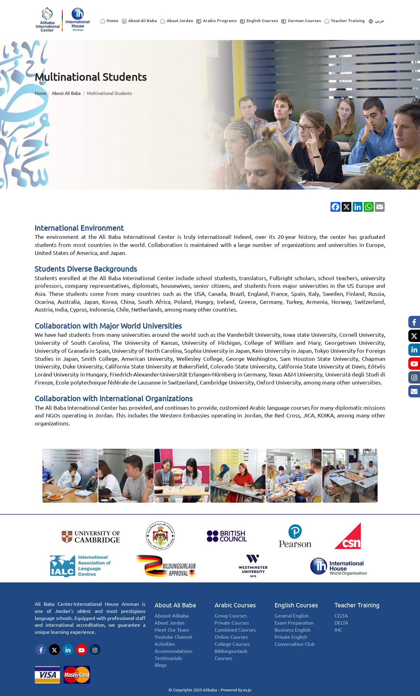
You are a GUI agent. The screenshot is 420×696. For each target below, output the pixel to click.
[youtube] (414, 363)
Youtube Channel (173, 637)
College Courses (232, 644)
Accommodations (173, 651)
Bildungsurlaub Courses (231, 655)
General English (292, 616)
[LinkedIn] (414, 350)
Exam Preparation (294, 623)
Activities (165, 644)
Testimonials (168, 658)
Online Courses (231, 637)
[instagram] (414, 377)
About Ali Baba (142, 20)
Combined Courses (235, 630)
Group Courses (231, 616)
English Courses (262, 20)
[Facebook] (414, 322)
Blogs (161, 665)
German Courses (304, 20)
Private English (291, 637)
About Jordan (180, 20)
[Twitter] (414, 336)
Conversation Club (295, 644)
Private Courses (232, 623)
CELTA (341, 616)
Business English (293, 630)
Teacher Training (348, 20)
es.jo (247, 690)
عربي (379, 20)
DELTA (341, 623)
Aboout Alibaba (171, 616)
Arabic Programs (220, 20)
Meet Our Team (172, 630)
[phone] (414, 391)
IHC (338, 630)
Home (112, 20)
